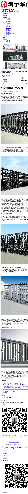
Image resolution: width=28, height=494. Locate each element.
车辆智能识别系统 (10, 33)
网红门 (7, 34)
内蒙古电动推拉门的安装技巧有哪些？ (14, 384)
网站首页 (5, 15)
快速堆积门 (8, 30)
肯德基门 (8, 29)
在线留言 (8, 40)
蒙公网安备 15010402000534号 (15, 444)
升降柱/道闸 (8, 32)
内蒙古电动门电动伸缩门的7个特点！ (13, 383)
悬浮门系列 (8, 25)
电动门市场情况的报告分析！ (12, 387)
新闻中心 (5, 37)
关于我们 (5, 17)
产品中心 (5, 22)
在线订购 (8, 41)
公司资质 (8, 21)
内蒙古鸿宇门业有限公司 (7, 435)
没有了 (6, 391)
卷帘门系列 (8, 28)
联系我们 (5, 39)
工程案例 (5, 36)
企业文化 (8, 19)
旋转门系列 (8, 26)
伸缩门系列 (8, 23)
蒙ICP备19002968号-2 (14, 442)
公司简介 (8, 18)
